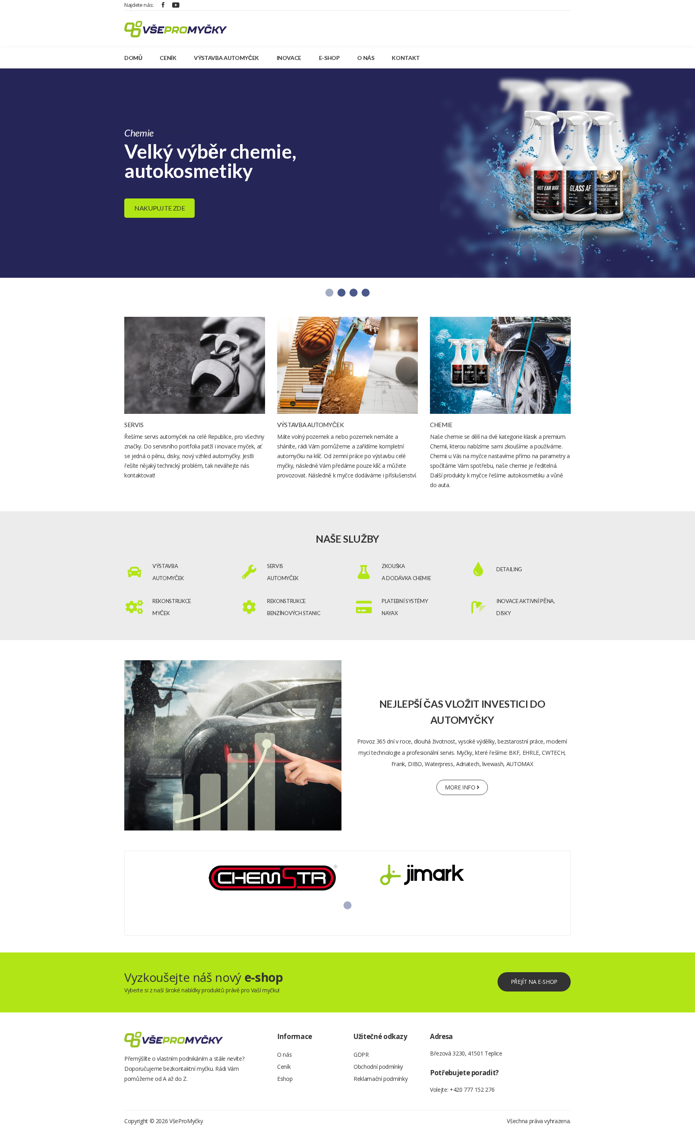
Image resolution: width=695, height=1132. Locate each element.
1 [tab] (329, 293)
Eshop (284, 1078)
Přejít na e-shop (534, 981)
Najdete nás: (139, 4)
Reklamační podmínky (380, 1078)
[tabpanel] (347, 173)
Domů (133, 57)
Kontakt (406, 57)
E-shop (329, 57)
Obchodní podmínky (378, 1066)
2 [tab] (341, 293)
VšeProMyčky (186, 1121)
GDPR (361, 1054)
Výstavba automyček (226, 57)
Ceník (168, 57)
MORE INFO (461, 787)
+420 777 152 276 (472, 1089)
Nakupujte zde (159, 208)
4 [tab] (366, 293)
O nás (365, 57)
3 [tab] (354, 293)
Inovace (289, 57)
